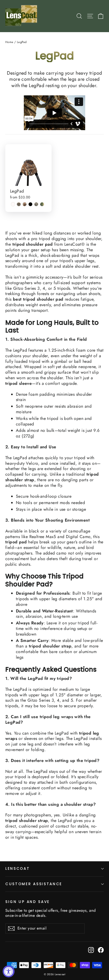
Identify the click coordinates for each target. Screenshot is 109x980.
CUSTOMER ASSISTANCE (33, 884)
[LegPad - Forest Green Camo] (42, 204)
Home (9, 42)
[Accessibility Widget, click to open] (9, 971)
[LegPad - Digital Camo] (36, 204)
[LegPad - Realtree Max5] (24, 204)
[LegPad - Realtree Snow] (13, 204)
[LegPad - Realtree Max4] (19, 204)
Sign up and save (27, 901)
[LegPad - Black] (30, 204)
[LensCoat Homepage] (22, 16)
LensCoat (17, 868)
